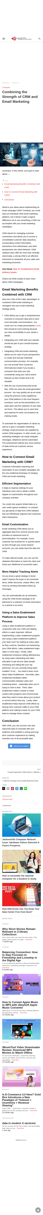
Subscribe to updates (21, 746)
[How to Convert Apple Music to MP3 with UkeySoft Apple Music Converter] (21, 984)
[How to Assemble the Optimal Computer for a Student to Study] (21, 861)
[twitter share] (3, 788)
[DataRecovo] (21, 39)
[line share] (25, 788)
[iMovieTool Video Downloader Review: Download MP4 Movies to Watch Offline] (21, 1029)
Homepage (5, 82)
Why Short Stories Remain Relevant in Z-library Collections (19, 931)
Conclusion (9, 200)
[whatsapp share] (21, 788)
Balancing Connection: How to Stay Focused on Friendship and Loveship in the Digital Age (20, 956)
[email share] (8, 788)
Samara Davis (7, 799)
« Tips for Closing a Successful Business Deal (20, 781)
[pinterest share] (12, 788)
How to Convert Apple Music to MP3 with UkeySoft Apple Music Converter (20, 1005)
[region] (21, 17)
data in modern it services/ (19, 1123)
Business (5, 1089)
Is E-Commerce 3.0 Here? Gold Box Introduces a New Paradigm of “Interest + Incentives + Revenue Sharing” (21, 1100)
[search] (39, 38)
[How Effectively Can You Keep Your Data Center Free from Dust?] (21, 894)
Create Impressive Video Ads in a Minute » (24, 772)
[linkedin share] (16, 788)
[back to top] (38, 1210)
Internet (5, 924)
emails (38, 326)
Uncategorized (8, 1118)
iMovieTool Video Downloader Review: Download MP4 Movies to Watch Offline (21, 1050)
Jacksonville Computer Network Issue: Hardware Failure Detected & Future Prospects (20, 842)
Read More (28, 939)
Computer (15, 82)
